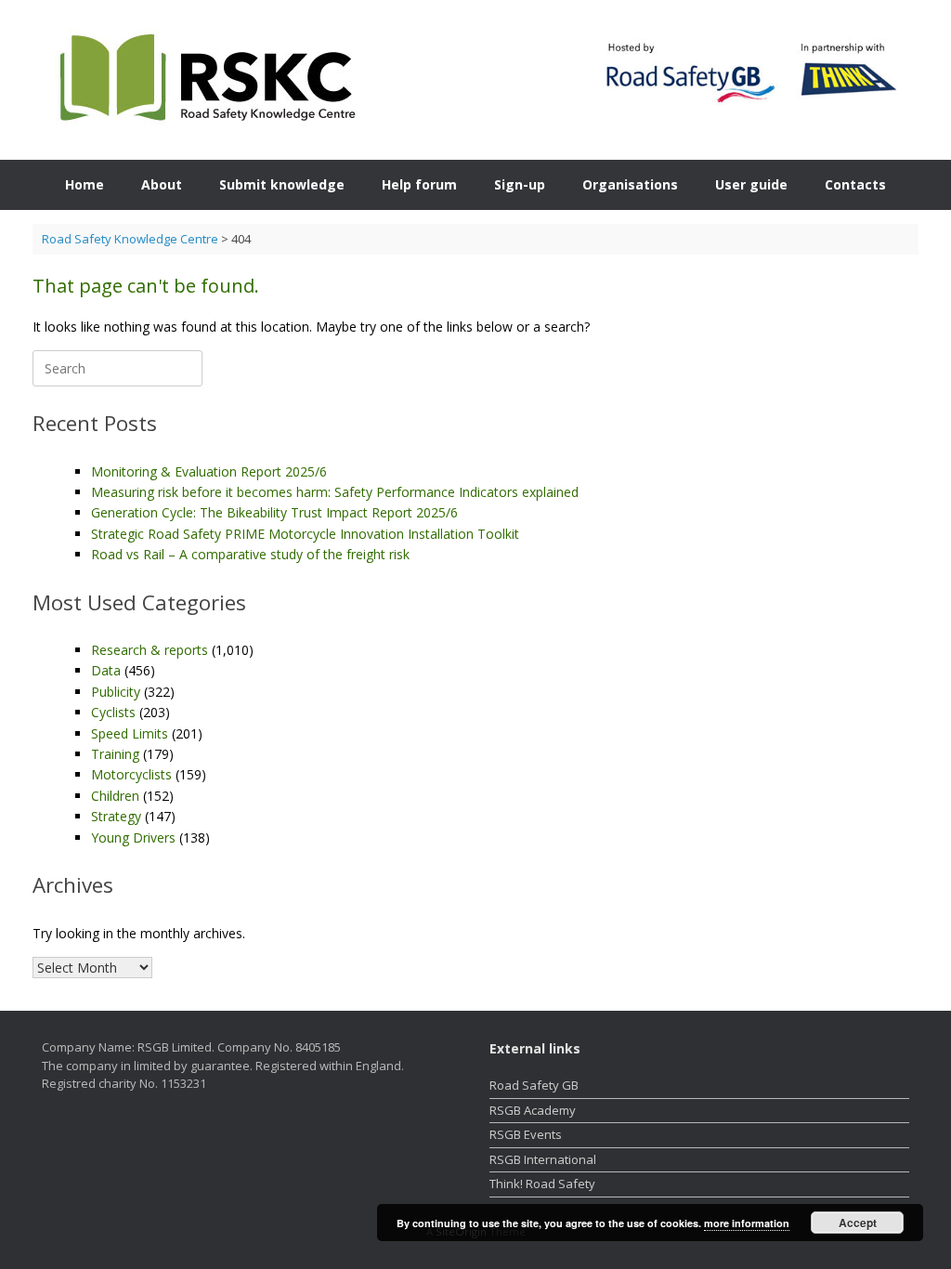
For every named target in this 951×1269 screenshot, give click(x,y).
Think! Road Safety (542, 1183)
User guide (751, 184)
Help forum (419, 184)
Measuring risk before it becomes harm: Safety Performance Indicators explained (335, 492)
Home (84, 184)
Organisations (630, 184)
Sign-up (519, 184)
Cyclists (113, 712)
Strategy (116, 816)
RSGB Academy (532, 1110)
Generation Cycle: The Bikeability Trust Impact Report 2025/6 (274, 512)
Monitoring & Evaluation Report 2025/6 (209, 471)
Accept (858, 1222)
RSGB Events (525, 1134)
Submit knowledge (282, 184)
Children (115, 796)
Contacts (855, 184)
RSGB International (542, 1159)
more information (746, 1223)
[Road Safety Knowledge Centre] (204, 80)
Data (106, 670)
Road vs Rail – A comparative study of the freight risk (250, 554)
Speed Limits (129, 733)
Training (115, 754)
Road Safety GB (534, 1085)
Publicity (115, 691)
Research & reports (149, 650)
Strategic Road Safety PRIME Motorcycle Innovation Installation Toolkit (305, 534)
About (161, 184)
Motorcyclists (131, 774)
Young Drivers (133, 837)
